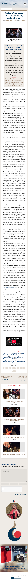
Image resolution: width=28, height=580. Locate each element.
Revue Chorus (22, 361)
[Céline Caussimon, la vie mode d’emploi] (14, 430)
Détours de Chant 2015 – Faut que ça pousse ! (14, 402)
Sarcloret (14, 362)
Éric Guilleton (10, 354)
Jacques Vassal (7, 357)
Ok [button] (12, 578)
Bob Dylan (6, 353)
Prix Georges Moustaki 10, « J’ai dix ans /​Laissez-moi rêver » (14, 420)
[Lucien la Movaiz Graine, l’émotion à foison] (14, 447)
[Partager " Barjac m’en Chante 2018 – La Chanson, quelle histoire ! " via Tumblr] (12, 368)
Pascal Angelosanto (11, 360)
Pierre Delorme (16, 361)
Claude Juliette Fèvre (11, 20)
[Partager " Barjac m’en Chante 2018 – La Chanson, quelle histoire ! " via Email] (12, 370)
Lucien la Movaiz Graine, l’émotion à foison (14, 454)
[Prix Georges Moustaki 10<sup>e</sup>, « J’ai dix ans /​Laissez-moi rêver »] (14, 412)
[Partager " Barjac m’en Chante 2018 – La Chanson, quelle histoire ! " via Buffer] (20, 368)
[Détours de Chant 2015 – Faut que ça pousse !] (14, 394)
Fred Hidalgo (6, 356)
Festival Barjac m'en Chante (18, 354)
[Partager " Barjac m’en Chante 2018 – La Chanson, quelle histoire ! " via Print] (15, 370)
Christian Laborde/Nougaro (14, 353)
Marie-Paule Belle (10, 358)
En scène (23, 20)
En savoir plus (17, 578)
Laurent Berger (13, 357)
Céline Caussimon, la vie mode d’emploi (14, 437)
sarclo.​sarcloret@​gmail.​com (10, 287)
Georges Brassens (20, 356)
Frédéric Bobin (13, 356)
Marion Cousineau (18, 358)
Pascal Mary (18, 360)
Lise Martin (19, 357)
